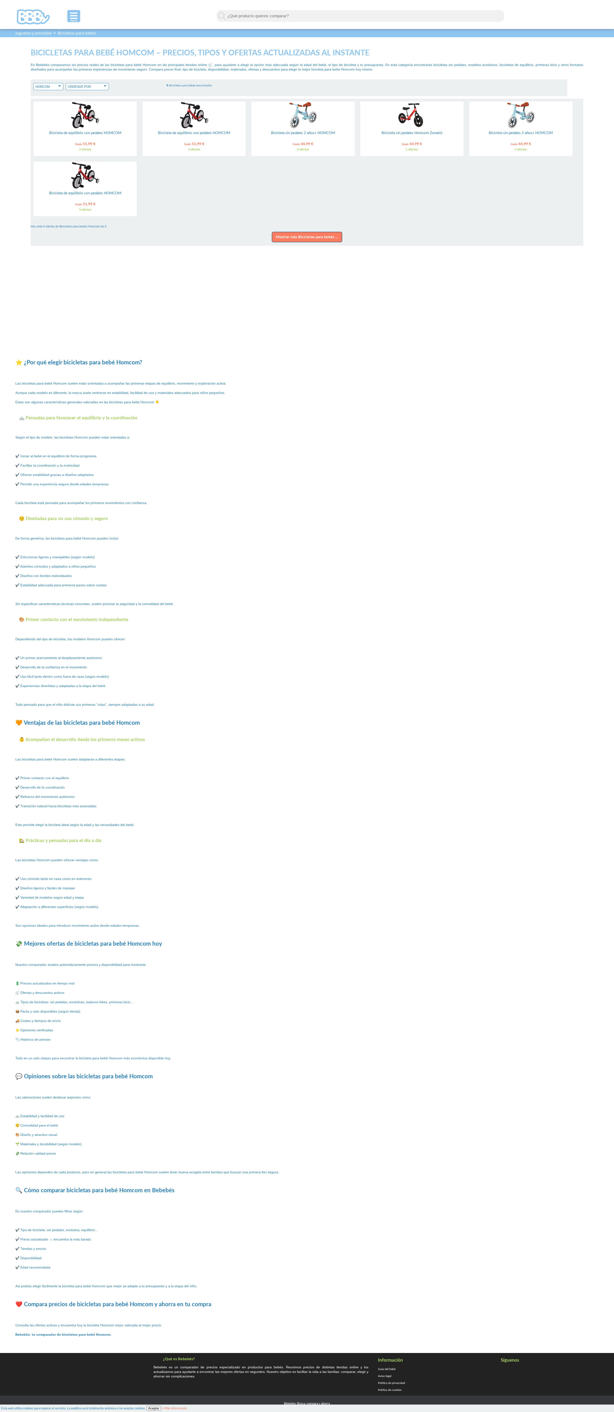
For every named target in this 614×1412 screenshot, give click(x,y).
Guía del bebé (387, 1369)
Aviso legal (384, 1376)
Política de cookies (389, 1389)
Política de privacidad (391, 1383)
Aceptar (153, 1408)
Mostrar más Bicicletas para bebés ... (307, 237)
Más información (174, 1408)
